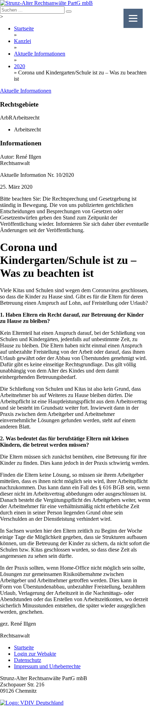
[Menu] (133, 18)
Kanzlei (22, 41)
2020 (19, 66)
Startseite (24, 28)
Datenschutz (27, 660)
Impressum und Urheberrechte (47, 666)
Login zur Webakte (35, 654)
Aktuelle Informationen (39, 54)
